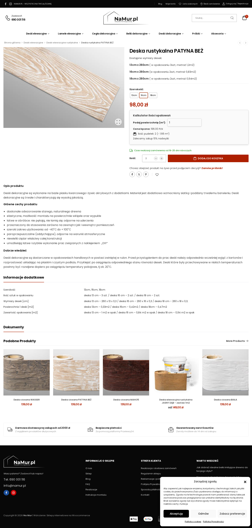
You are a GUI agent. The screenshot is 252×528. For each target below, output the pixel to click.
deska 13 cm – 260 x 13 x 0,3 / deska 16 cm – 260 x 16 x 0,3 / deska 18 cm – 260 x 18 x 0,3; (136, 301)
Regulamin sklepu (151, 473)
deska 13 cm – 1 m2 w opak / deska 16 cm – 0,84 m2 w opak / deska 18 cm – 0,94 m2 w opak (139, 312)
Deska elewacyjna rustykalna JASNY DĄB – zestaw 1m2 (175, 401)
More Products (235, 341)
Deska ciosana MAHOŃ (126, 399)
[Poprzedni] (240, 42)
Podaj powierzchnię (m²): (149, 122)
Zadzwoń (16, 15)
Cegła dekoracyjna (103, 33)
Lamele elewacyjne (69, 33)
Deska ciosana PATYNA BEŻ (76, 399)
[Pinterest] (146, 174)
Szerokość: (136, 89)
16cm (94, 289)
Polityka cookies (193, 521)
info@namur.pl (15, 485)
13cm (87, 289)
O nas (89, 468)
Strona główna (12, 42)
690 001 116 (18, 20)
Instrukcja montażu (96, 494)
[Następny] (246, 42)
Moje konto (171, 4)
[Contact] (8, 18)
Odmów (203, 513)
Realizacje (91, 489)
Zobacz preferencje (232, 513)
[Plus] (161, 158)
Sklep (89, 473)
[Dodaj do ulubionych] (157, 174)
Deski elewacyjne (36, 33)
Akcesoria (217, 33)
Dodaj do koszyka (210, 158)
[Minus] (156, 158)
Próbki (196, 33)
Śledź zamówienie (211, 3)
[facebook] (5, 4)
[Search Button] (232, 18)
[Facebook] (132, 174)
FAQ (88, 484)
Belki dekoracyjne (136, 33)
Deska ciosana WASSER (27, 399)
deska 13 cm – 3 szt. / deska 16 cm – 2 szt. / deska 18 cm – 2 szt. (122, 295)
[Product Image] (63, 87)
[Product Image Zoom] (118, 121)
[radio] (134, 95)
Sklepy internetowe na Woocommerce (68, 515)
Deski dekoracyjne (170, 33)
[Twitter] (139, 174)
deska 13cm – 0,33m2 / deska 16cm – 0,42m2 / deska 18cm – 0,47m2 (125, 307)
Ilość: (132, 158)
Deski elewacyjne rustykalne (62, 42)
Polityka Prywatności (213, 521)
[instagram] (10, 4)
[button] (245, 481)
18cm (102, 289)
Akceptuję (176, 513)
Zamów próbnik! (212, 168)
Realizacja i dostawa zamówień (158, 468)
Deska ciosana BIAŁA (225, 399)
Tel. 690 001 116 (14, 479)
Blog (160, 4)
